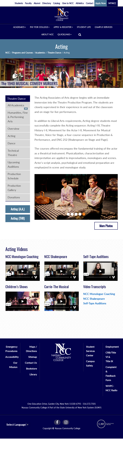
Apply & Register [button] (62, 27)
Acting (11, 136)
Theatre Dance (54, 52)
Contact (89, 3)
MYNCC (112, 3)
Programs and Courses (22, 52)
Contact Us (31, 362)
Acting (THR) (18, 218)
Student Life (84, 27)
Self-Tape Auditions (94, 303)
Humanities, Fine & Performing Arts (18, 117)
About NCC (47, 34)
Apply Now (100, 3)
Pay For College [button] (39, 27)
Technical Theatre (13, 153)
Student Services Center (90, 351)
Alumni (37, 3)
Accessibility (12, 356)
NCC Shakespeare (94, 298)
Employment (112, 346)
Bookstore (31, 368)
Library (33, 374)
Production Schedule (14, 176)
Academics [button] (18, 27)
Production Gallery (14, 188)
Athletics (80, 3)
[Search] (79, 34)
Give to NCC (68, 3)
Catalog (56, 3)
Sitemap (32, 356)
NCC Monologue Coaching (99, 293)
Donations (14, 197)
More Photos (106, 226)
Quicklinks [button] (64, 34)
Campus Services (103, 27)
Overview (13, 128)
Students (19, 3)
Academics (40, 52)
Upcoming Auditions (14, 164)
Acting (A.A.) (17, 209)
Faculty (28, 3)
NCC (7, 52)
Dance (11, 143)
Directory (46, 3)
